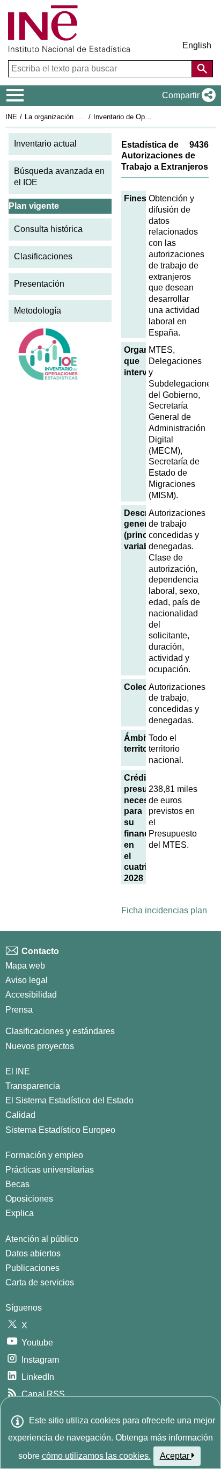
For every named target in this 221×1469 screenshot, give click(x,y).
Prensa (19, 1009)
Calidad (20, 1114)
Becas (17, 1184)
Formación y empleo (44, 1155)
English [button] (196, 45)
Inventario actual (45, 143)
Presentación (39, 283)
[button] (187, 95)
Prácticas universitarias (49, 1169)
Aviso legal (26, 980)
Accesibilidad (31, 994)
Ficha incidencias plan (164, 910)
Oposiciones (29, 1198)
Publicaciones (32, 1267)
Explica (19, 1213)
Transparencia (32, 1085)
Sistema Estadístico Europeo (60, 1130)
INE (11, 117)
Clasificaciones (43, 256)
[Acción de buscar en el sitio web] (202, 68)
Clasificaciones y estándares (60, 1031)
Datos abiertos (33, 1253)
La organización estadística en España (85, 117)
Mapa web (25, 965)
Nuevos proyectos (39, 1046)
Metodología (37, 310)
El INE (17, 1071)
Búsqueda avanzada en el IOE (59, 176)
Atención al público (41, 1238)
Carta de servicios (39, 1282)
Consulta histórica (48, 229)
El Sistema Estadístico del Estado (69, 1100)
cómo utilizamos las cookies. (96, 1455)
